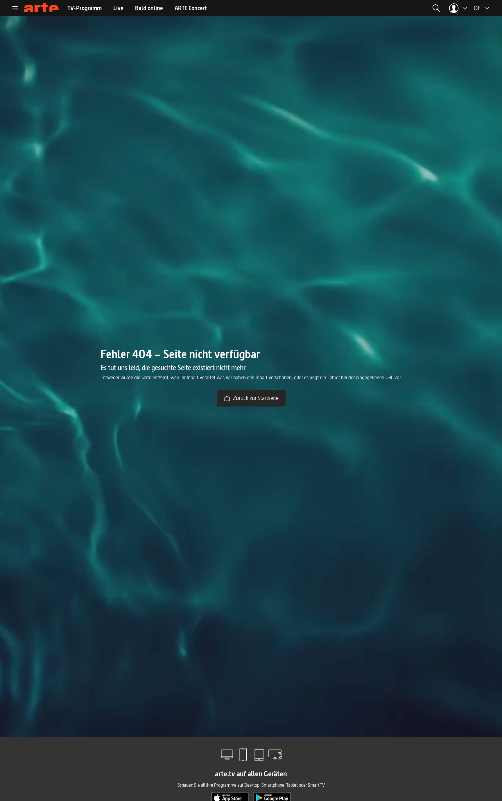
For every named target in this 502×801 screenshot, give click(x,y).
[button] (380, 8)
